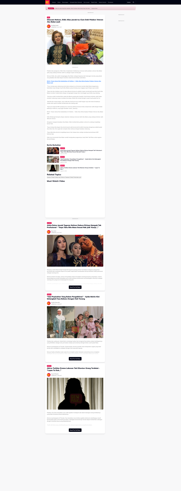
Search (133, 2)
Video (58, 2)
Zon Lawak (86, 2)
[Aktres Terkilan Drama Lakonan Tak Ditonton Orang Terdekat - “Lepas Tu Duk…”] (53, 168)
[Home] (47, 2)
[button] (46, 8)
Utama (54, 2)
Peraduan (110, 2)
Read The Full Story (75, 287)
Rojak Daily (94, 2)
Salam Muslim (102, 2)
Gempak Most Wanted (76, 2)
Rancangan (65, 2)
